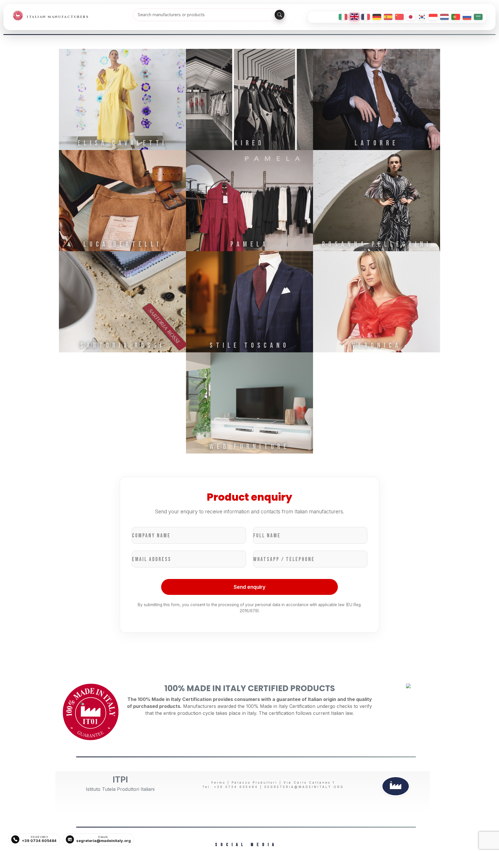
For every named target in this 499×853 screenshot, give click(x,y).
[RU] (467, 17)
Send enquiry (249, 587)
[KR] (422, 17)
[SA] (478, 17)
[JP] (410, 17)
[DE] (376, 17)
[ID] (433, 17)
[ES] (388, 17)
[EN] (354, 16)
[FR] (365, 17)
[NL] (444, 17)
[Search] (279, 15)
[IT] (343, 17)
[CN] (399, 17)
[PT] (455, 17)
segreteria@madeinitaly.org (304, 787)
